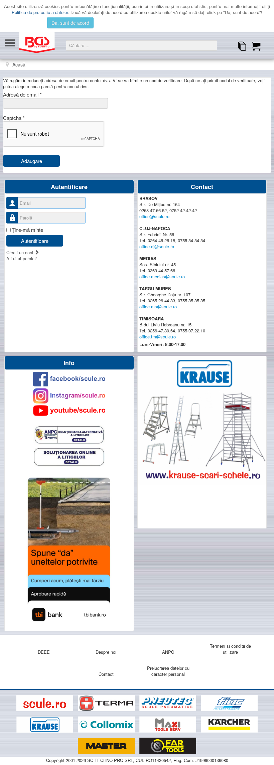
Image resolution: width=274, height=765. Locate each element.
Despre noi (106, 652)
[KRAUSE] (45, 725)
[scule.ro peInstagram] (69, 396)
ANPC (168, 652)
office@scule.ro (154, 216)
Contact (106, 674)
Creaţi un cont (20, 252)
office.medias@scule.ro (162, 276)
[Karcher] (229, 725)
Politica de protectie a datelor (40, 12)
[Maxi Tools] (168, 725)
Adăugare (31, 160)
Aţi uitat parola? (21, 258)
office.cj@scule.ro (156, 246)
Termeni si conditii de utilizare (230, 649)
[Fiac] (229, 703)
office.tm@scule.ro (157, 336)
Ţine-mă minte (27, 229)
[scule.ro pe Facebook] (69, 379)
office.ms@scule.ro (158, 306)
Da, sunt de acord (70, 22)
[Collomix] (107, 725)
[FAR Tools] (168, 746)
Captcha (14, 118)
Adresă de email (22, 94)
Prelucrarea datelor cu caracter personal (168, 671)
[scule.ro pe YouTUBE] (69, 410)
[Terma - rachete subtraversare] (107, 703)
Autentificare (34, 240)
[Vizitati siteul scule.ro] (45, 703)
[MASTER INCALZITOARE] (107, 746)
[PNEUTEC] (168, 703)
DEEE (44, 652)
